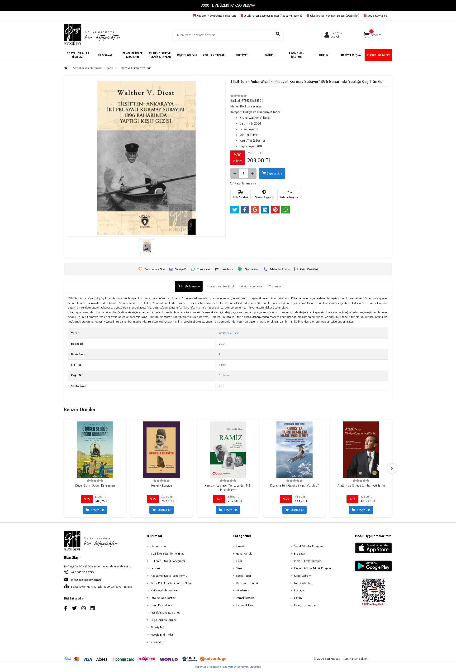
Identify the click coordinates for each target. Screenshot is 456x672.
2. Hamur (225, 375)
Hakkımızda (158, 546)
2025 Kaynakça (377, 15)
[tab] (189, 286)
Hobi (239, 561)
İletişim (155, 568)
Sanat (239, 568)
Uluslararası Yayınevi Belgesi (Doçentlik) (334, 15)
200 (221, 386)
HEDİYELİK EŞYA (351, 55)
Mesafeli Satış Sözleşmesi (165, 612)
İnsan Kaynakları (161, 605)
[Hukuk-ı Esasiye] (161, 449)
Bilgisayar (300, 553)
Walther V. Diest (229, 333)
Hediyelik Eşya (245, 605)
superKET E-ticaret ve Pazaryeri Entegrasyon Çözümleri (228, 666)
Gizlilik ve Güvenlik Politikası (168, 553)
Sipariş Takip (158, 627)
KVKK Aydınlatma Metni (165, 590)
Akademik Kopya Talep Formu (169, 575)
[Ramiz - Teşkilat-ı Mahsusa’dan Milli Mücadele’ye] (228, 449)
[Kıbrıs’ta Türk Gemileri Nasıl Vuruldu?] (294, 449)
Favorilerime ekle (245, 183)
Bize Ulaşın (72, 558)
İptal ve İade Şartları (163, 597)
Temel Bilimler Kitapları (308, 561)
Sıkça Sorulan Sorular (163, 620)
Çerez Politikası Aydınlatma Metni (171, 583)
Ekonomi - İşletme (305, 605)
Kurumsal (154, 536)
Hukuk (240, 546)
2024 (222, 343)
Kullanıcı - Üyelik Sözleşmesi (168, 561)
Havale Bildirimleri (162, 634)
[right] (392, 468)
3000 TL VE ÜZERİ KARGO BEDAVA (228, 5)
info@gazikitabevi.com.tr (86, 579)
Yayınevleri (157, 642)
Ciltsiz (222, 365)
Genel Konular (245, 553)
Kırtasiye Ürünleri (247, 583)
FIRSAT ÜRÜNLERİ (378, 55)
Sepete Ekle (274, 173)
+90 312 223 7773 (82, 572)
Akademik (242, 590)
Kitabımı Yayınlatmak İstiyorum (216, 15)
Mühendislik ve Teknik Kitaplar (312, 568)
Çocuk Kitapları (303, 583)
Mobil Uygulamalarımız (373, 536)
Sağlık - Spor (243, 575)
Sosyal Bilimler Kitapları (308, 546)
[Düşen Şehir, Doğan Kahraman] (95, 449)
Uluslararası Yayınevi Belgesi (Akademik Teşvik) (273, 15)
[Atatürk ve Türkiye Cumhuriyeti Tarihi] (361, 449)
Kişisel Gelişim (302, 575)
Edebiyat (299, 590)
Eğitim (298, 597)
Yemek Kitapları (246, 597)
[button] (372, 35)
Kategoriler (242, 536)
